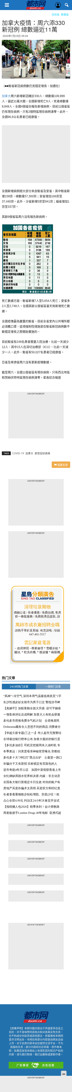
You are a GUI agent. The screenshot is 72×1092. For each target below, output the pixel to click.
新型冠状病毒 (42, 453)
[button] (67, 5)
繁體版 (65, 14)
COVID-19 (18, 453)
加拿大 (6, 96)
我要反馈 (62, 465)
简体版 (55, 14)
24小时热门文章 (19, 686)
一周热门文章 (53, 686)
